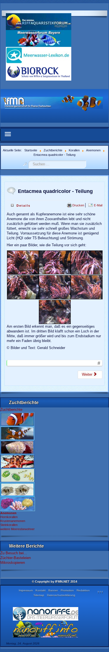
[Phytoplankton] (17, 475)
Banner (53, 590)
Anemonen (8, 513)
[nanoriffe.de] (45, 613)
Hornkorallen (9, 517)
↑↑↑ (100, 592)
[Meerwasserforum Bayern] (38, 38)
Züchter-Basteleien (15, 558)
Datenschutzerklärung (61, 595)
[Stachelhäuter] (17, 460)
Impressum (26, 590)
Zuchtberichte (11, 409)
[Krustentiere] (17, 432)
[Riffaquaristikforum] (38, 21)
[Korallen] (17, 503)
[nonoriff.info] (45, 628)
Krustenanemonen (12, 521)
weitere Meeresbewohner (17, 529)
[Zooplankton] (17, 489)
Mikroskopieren (12, 562)
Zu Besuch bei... (13, 553)
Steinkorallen (9, 524)
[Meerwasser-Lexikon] (38, 55)
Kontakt (40, 590)
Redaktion (83, 590)
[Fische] (17, 418)
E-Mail (97, 205)
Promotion (67, 590)
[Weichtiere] (17, 446)
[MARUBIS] (38, 72)
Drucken (78, 205)
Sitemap (39, 595)
